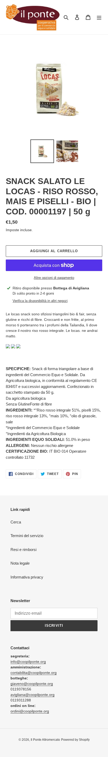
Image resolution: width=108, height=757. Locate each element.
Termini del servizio (26, 535)
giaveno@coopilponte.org (31, 684)
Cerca (15, 522)
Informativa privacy (26, 577)
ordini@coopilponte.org (29, 711)
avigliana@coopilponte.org (32, 695)
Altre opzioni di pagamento (54, 278)
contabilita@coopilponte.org (33, 673)
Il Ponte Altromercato (45, 740)
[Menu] (99, 17)
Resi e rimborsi (23, 549)
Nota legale (20, 563)
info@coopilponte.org (28, 661)
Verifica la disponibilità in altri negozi (40, 301)
